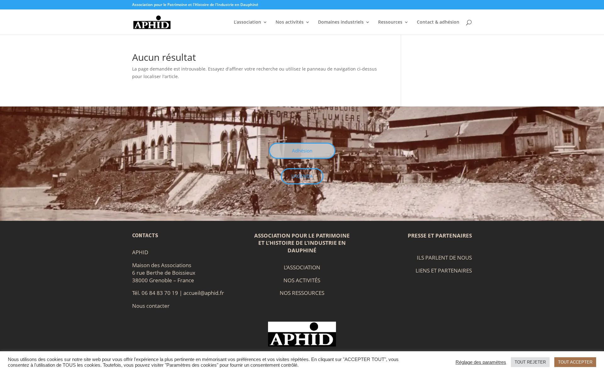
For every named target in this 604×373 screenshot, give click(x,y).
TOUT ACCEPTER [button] (575, 362)
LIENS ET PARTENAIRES (444, 270)
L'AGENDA (302, 176)
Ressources (390, 22)
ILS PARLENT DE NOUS (444, 257)
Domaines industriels (341, 22)
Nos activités (290, 22)
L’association (247, 22)
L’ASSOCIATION (302, 267)
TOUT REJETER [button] (530, 362)
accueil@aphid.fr (203, 292)
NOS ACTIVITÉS (301, 280)
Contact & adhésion (438, 22)
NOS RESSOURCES (302, 292)
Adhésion (302, 150)
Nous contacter (151, 305)
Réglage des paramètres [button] (481, 362)
